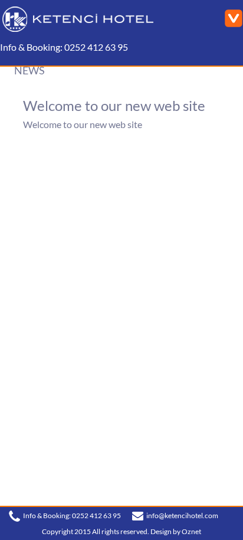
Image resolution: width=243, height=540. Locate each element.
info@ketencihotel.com (182, 515)
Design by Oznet (175, 531)
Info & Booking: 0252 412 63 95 (64, 47)
